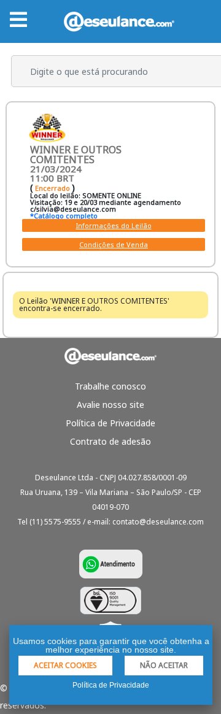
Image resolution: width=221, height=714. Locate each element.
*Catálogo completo (64, 215)
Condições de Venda (113, 244)
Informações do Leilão (114, 225)
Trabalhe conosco (110, 386)
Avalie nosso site (110, 404)
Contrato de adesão (110, 441)
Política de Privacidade (110, 423)
